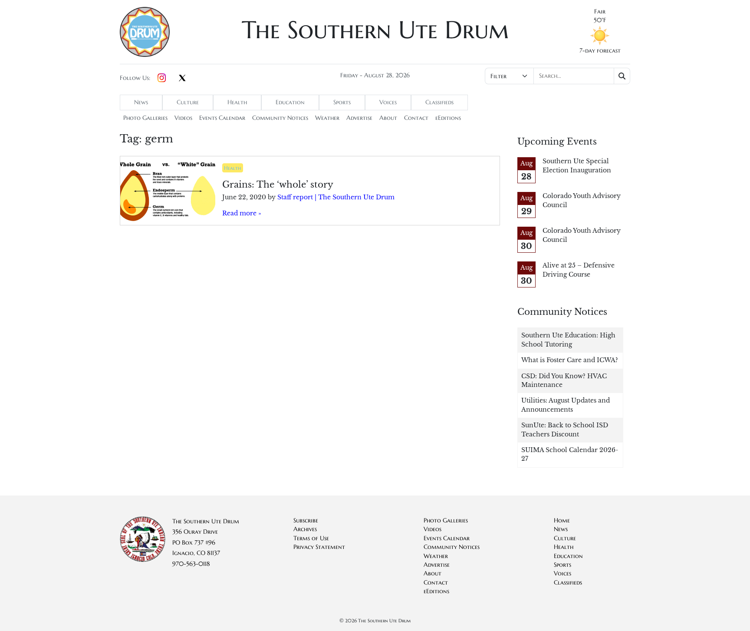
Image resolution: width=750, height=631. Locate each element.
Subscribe (305, 520)
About (388, 118)
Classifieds (439, 102)
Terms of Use (311, 538)
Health (237, 102)
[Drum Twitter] (182, 79)
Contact (416, 118)
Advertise (359, 118)
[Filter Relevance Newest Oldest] (556, 76)
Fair (599, 11)
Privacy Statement (319, 547)
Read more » (241, 213)
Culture (188, 102)
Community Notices (280, 118)
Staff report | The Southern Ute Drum (336, 197)
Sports (342, 102)
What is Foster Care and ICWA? (569, 360)
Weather (327, 118)
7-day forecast (600, 50)
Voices (388, 102)
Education (290, 102)
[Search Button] (622, 76)
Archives (305, 529)
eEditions (448, 118)
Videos (183, 118)
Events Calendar (222, 118)
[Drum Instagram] (161, 78)
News (141, 102)
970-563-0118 (191, 564)
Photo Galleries (145, 118)
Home (562, 520)
